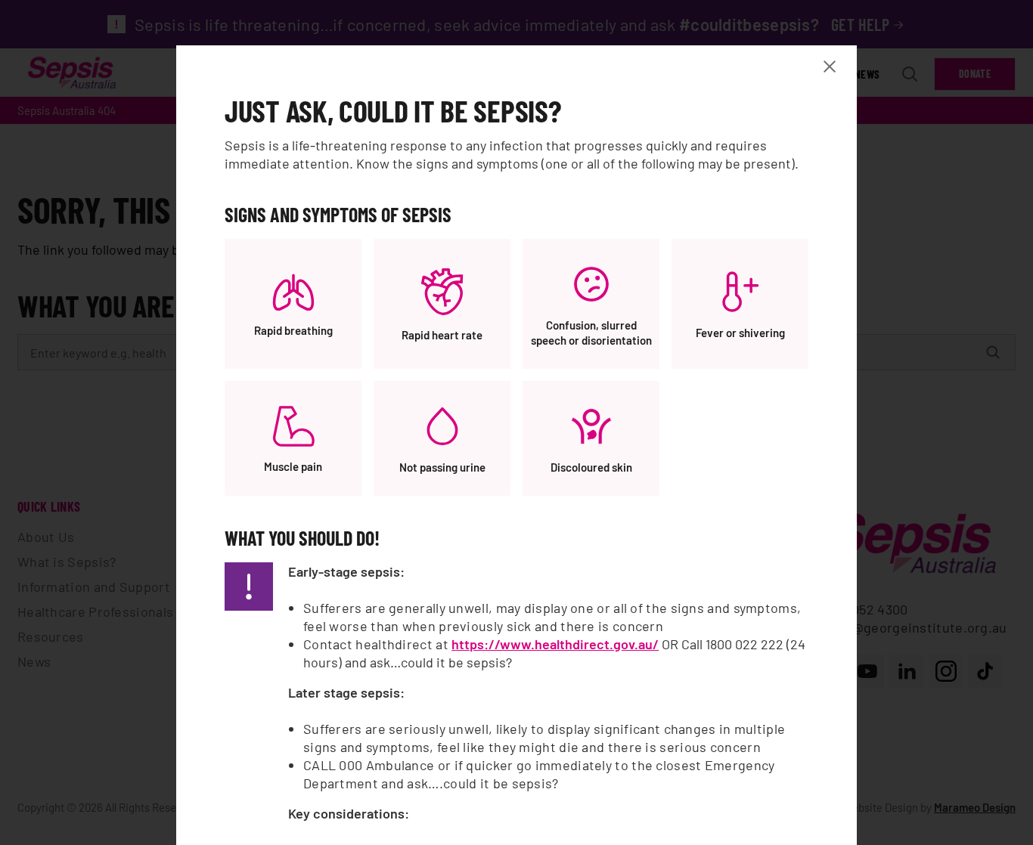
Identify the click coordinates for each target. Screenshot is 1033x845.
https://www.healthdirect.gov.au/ (555, 644)
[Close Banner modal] (833, 66)
